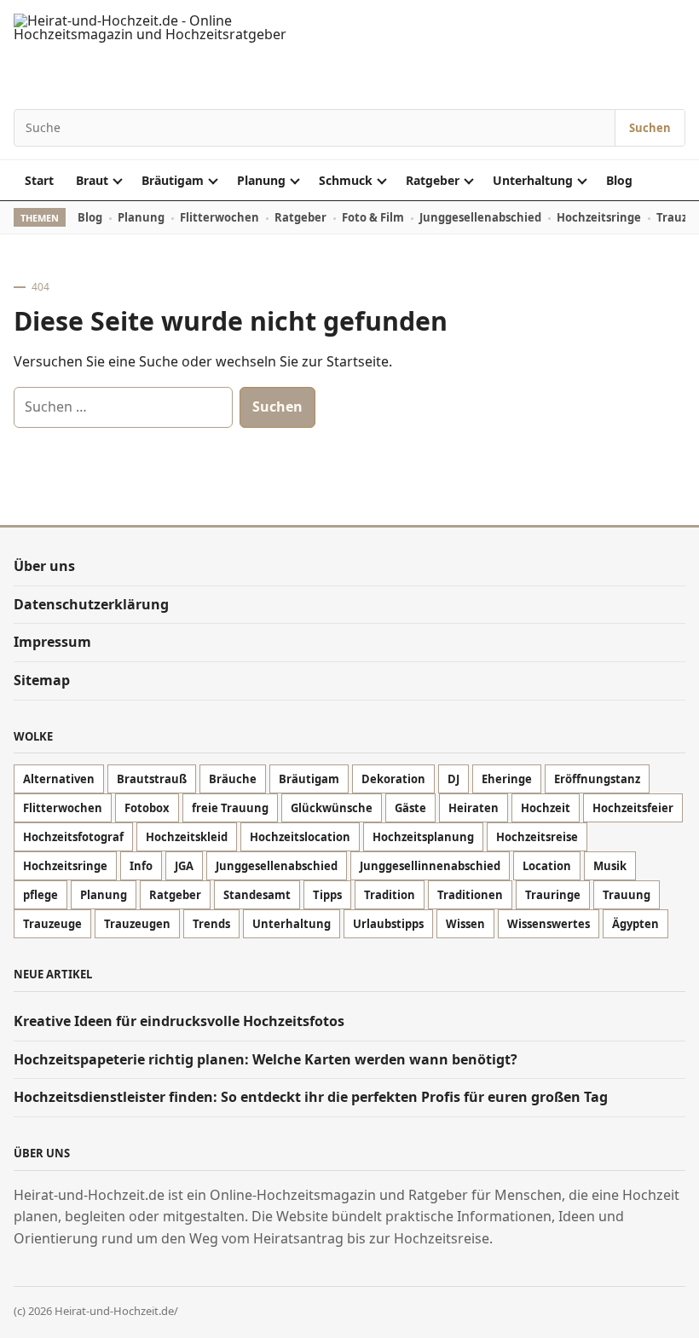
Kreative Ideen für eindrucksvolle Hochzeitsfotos (181, 1021)
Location (547, 866)
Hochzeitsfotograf (73, 837)
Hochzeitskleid (187, 837)
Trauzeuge (52, 923)
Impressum (52, 641)
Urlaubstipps (388, 923)
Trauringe (553, 895)
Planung (261, 180)
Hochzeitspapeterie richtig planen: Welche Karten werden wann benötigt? (265, 1059)
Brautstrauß (152, 779)
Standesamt (257, 895)
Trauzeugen (137, 923)
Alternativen (59, 779)
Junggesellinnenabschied (430, 866)
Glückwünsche (332, 808)
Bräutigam (173, 180)
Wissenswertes (548, 923)
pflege (40, 895)
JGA (184, 866)
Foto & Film (373, 217)
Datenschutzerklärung (91, 604)
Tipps (327, 895)
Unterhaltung (533, 180)
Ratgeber (432, 180)
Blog (619, 180)
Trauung (626, 895)
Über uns (44, 566)
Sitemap (42, 680)
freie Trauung (230, 808)
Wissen (465, 923)
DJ (453, 779)
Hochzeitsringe (599, 217)
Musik (610, 866)
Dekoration (393, 779)
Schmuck (346, 180)
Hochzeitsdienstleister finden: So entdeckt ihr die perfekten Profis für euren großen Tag (311, 1096)
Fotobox (147, 808)
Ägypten (635, 923)
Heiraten (473, 808)
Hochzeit (545, 808)
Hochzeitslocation (300, 837)
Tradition (389, 895)
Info (141, 866)
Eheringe (507, 779)
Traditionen (470, 895)
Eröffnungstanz (597, 779)
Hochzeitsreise (537, 837)
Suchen (650, 128)
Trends (211, 923)
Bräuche (233, 779)
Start (39, 180)
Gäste (410, 808)
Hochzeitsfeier (632, 808)
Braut (92, 180)
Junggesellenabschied (480, 217)
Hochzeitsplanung (423, 837)
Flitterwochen (219, 217)
